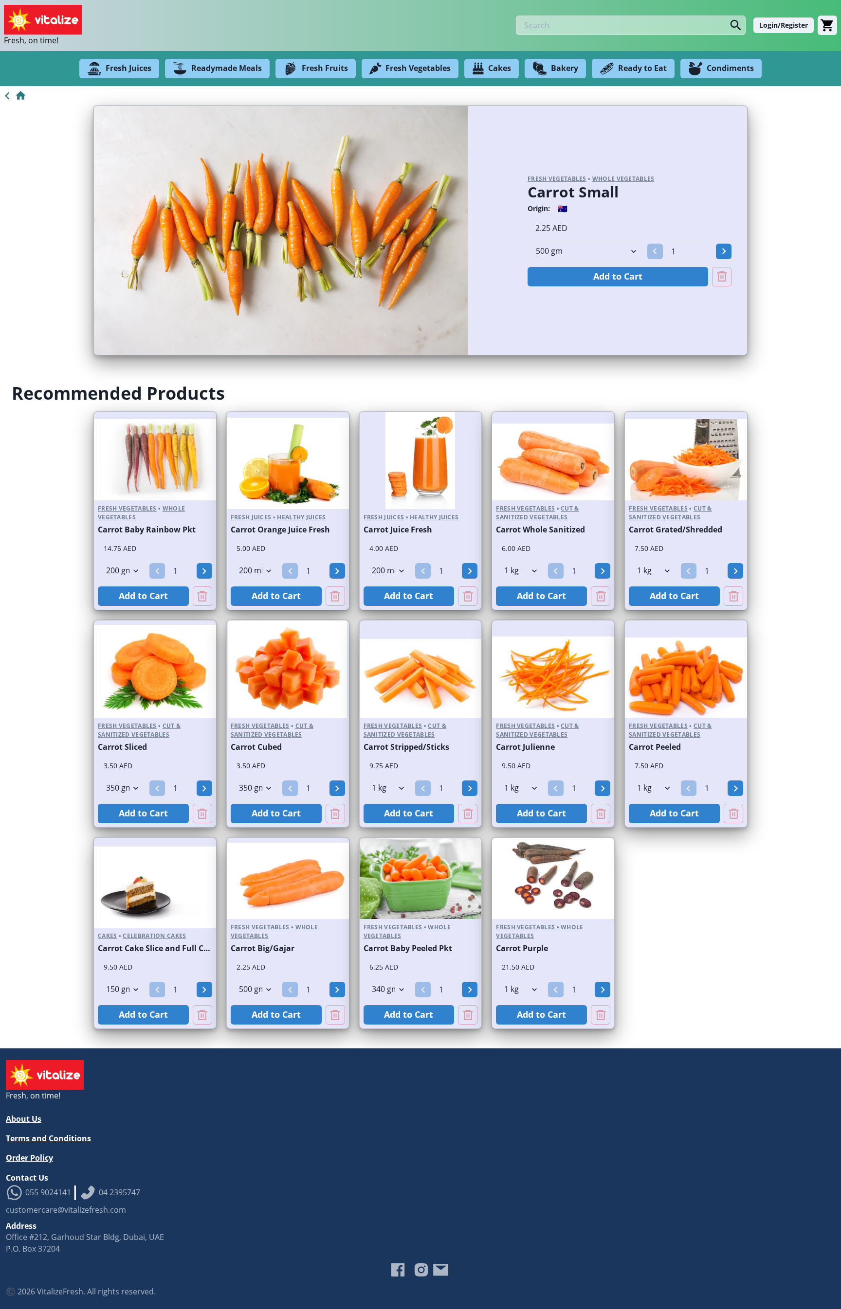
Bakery (564, 68)
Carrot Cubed (256, 747)
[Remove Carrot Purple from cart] (600, 1015)
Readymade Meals (226, 68)
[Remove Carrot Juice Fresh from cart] (467, 596)
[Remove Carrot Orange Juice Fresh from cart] (335, 596)
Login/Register (783, 25)
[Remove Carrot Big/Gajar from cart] (335, 1015)
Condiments (730, 68)
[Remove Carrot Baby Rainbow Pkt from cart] (202, 596)
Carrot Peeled (655, 747)
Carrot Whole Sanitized (540, 529)
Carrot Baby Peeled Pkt (408, 948)
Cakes (499, 68)
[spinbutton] (689, 251)
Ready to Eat (642, 68)
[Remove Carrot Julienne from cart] (600, 813)
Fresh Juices (128, 68)
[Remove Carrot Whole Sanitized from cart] (600, 596)
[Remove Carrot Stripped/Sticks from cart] (467, 813)
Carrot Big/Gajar (262, 948)
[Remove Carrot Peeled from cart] (733, 813)
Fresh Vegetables (418, 68)
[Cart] (827, 25)
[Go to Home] (13, 96)
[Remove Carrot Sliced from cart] (202, 813)
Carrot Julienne (525, 747)
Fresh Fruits (325, 68)
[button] (655, 251)
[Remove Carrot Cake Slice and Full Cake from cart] (202, 1015)
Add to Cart (617, 276)
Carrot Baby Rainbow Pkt (147, 529)
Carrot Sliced (122, 747)
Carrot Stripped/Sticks (406, 747)
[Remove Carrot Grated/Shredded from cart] (733, 596)
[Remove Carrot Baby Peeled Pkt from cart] (467, 1015)
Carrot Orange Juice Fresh (280, 529)
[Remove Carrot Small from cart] (721, 276)
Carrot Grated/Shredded (675, 529)
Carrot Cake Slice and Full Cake (158, 948)
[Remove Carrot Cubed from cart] (335, 813)
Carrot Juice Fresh (398, 529)
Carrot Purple (522, 948)
